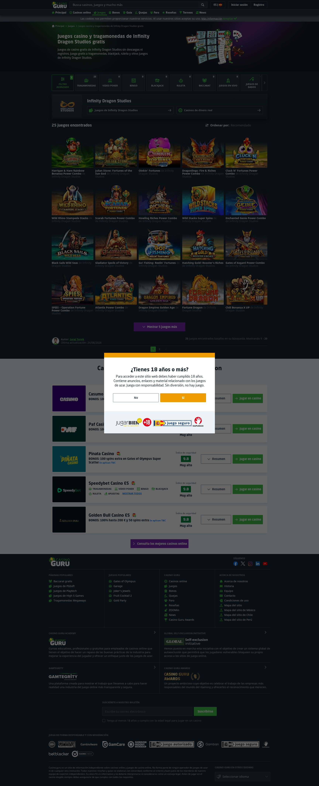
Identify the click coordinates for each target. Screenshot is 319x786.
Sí (183, 398)
